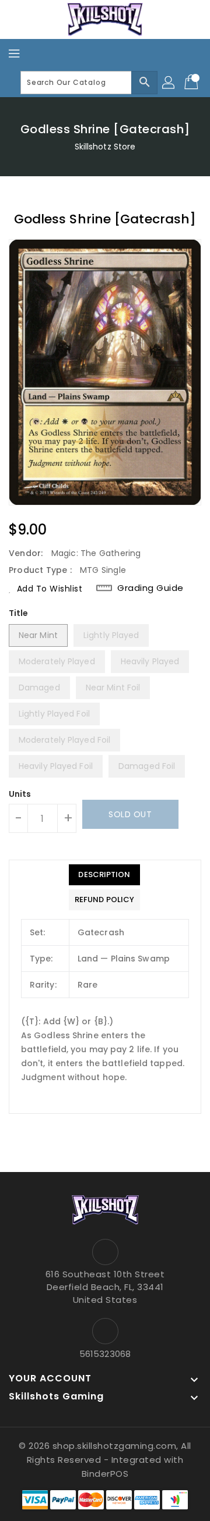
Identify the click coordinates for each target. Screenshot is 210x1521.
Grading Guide (150, 588)
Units (20, 794)
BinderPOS (105, 1473)
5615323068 (105, 1354)
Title (19, 613)
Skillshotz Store (105, 146)
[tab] (104, 874)
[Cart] (192, 82)
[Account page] (169, 82)
